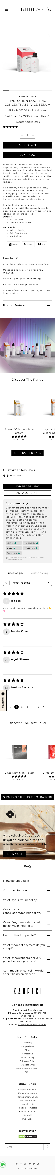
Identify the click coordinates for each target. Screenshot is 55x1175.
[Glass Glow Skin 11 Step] (19, 750)
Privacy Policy (27, 1057)
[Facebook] (21, 1164)
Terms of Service (27, 1065)
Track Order (27, 1119)
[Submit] (47, 1146)
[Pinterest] (29, 1164)
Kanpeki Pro (27, 1046)
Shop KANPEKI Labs (27, 453)
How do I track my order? (19, 935)
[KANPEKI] (27, 9)
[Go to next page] (44, 707)
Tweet (15, 244)
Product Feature (13, 305)
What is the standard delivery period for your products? (22, 959)
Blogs (27, 1050)
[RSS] (38, 1164)
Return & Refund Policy (27, 1068)
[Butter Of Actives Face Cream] (19, 407)
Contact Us (27, 1054)
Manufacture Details (16, 880)
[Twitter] (25, 1164)
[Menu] (6, 9)
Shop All (27, 1115)
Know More (14, 853)
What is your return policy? (20, 899)
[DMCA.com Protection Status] (27, 1138)
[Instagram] (16, 1164)
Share (30, 244)
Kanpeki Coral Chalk (27, 1097)
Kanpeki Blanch (28, 1100)
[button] (43, 9)
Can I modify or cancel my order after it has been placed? (23, 972)
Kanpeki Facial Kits (27, 1089)
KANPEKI (32, 1169)
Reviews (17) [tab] (15, 573)
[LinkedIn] (34, 1164)
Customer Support (15, 890)
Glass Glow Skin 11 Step (19, 772)
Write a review (27, 486)
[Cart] (49, 9)
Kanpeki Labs (27, 1104)
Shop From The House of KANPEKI (27, 797)
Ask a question (27, 492)
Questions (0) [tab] (39, 573)
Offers (27, 1072)
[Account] (38, 9)
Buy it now (28, 154)
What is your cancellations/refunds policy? (22, 911)
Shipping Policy (27, 1061)
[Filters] (6, 583)
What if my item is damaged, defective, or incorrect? (22, 924)
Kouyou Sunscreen (27, 1093)
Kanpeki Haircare (27, 1111)
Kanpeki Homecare (27, 1108)
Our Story (27, 1043)
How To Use (10, 258)
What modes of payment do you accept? (24, 946)
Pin (43, 244)
